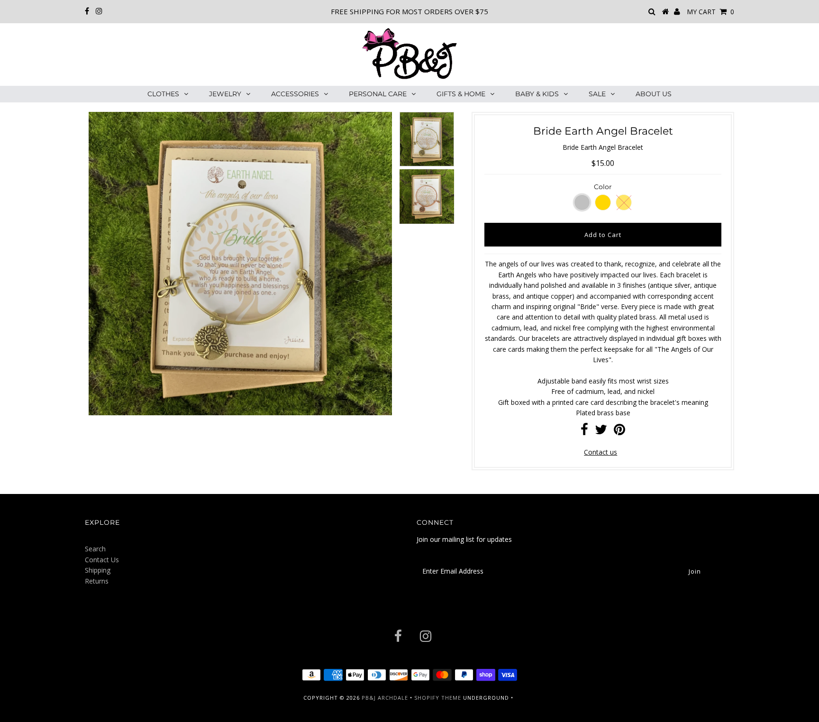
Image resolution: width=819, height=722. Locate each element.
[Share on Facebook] (584, 431)
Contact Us (102, 559)
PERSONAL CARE (378, 94)
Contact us (600, 452)
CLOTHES (163, 94)
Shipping (97, 570)
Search (95, 548)
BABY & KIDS (537, 94)
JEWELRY (225, 94)
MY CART (710, 11)
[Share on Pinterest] (619, 431)
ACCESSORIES (295, 94)
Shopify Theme (437, 697)
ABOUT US (654, 94)
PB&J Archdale (385, 697)
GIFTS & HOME (461, 94)
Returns (97, 580)
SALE (597, 94)
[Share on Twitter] (601, 431)
